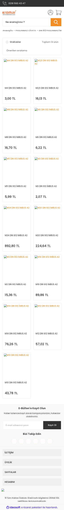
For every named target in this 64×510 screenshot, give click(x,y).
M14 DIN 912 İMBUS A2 (16, 333)
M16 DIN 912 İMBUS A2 (47, 284)
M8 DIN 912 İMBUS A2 (15, 137)
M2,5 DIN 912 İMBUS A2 (47, 87)
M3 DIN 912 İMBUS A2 (46, 186)
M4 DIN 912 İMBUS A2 (15, 87)
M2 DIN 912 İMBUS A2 (15, 284)
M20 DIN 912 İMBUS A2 (47, 235)
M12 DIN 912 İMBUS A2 (46, 333)
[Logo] (9, 12)
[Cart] (57, 12)
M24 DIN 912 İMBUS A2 (16, 235)
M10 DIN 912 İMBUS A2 (16, 382)
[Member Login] (49, 12)
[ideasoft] (13, 507)
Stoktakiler (15, 41)
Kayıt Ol (52, 425)
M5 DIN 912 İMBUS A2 (15, 186)
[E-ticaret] (31, 507)
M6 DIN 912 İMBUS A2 (46, 137)
